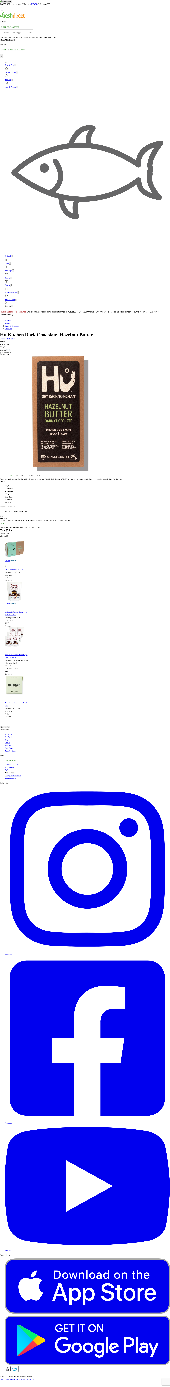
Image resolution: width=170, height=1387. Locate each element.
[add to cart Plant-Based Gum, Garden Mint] (6, 697)
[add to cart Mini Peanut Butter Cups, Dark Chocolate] (6, 606)
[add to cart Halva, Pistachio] (6, 563)
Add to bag (6, 524)
